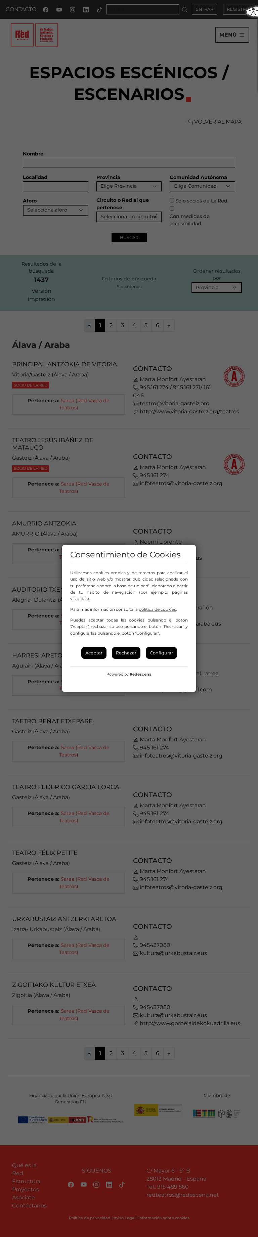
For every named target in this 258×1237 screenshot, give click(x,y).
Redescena (141, 674)
